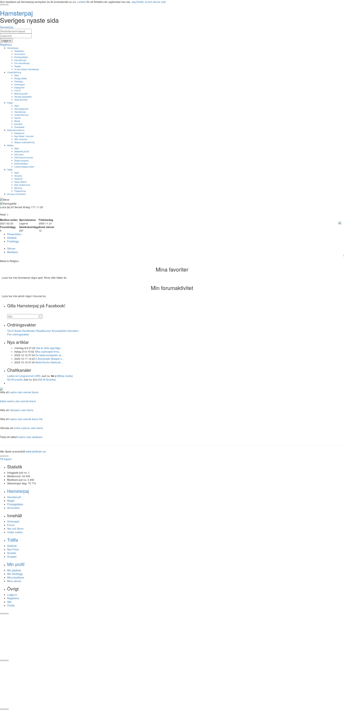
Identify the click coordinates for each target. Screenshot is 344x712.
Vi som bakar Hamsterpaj (26, 69)
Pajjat (10, 102)
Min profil (15, 564)
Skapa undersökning (24, 142)
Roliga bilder (20, 78)
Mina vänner (14, 581)
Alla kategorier (21, 108)
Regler (17, 66)
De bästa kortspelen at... (49, 355)
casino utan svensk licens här (26, 419)
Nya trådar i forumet (24, 136)
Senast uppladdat (23, 96)
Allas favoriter (21, 99)
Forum (11, 525)
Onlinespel (19, 84)
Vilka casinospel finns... (48, 351)
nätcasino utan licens (21, 410)
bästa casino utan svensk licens (18, 401)
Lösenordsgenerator (24, 166)
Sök (9, 602)
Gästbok (12, 237)
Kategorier (19, 87)
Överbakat (19, 127)
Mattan (10, 145)
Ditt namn (19, 154)
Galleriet (18, 178)
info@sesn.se (204, 610)
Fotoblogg (13, 241)
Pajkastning (20, 190)
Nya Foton (13, 549)
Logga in (12, 594)
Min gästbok (14, 570)
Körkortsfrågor (21, 163)
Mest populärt (21, 93)
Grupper (12, 556)
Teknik (17, 117)
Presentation (14, 234)
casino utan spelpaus (30, 437)
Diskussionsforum (16, 130)
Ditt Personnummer (23, 157)
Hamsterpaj (12, 47)
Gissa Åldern (20, 181)
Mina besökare (15, 577)
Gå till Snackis (47, 379)
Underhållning (14, 72)
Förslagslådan (21, 57)
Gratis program (21, 160)
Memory (18, 187)
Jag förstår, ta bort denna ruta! (149, 2)
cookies (81, 2)
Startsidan (19, 50)
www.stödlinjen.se (36, 451)
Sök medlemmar (22, 184)
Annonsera (19, 53)
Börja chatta (65, 376)
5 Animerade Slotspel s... (49, 358)
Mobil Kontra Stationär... (49, 362)
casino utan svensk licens (23, 392)
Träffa (10, 169)
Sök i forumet (20, 139)
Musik (17, 120)
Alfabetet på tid (21, 151)
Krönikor (18, 123)
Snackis (18, 175)
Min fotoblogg (15, 574)
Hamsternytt (20, 60)
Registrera (13, 598)
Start (16, 75)
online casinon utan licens (28, 428)
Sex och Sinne (15, 528)
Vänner (11, 248)
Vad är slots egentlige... (49, 348)
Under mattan (15, 532)
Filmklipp (18, 81)
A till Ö (17, 90)
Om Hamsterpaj (22, 63)
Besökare (12, 252)
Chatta (11, 605)
